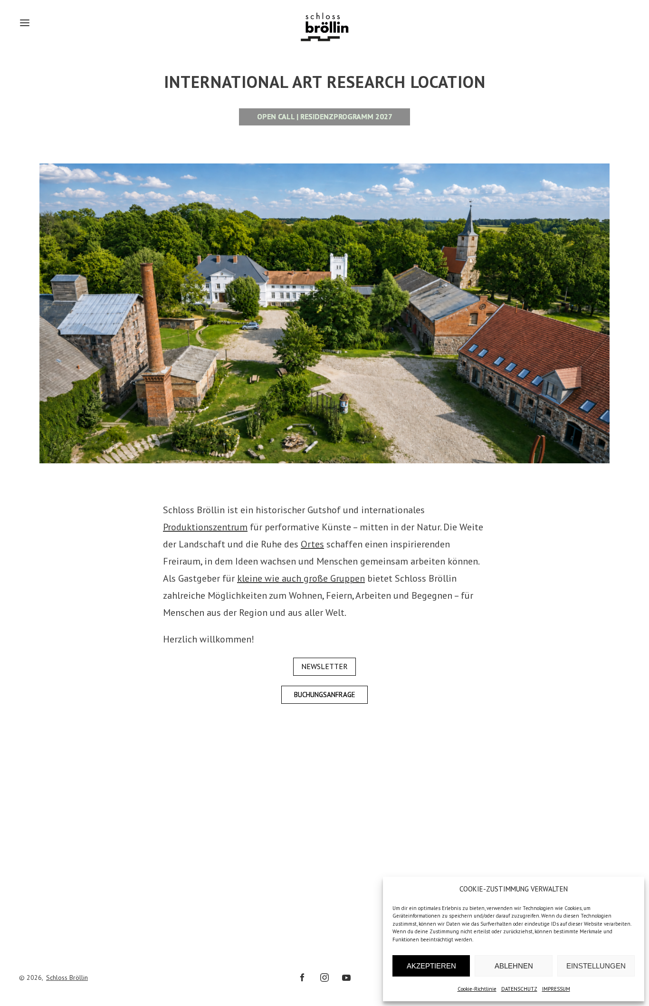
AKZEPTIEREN (431, 966)
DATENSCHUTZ (519, 989)
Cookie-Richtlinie (477, 989)
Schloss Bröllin (67, 977)
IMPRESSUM (556, 989)
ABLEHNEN (514, 966)
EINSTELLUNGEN (596, 966)
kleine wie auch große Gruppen (301, 578)
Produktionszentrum (205, 527)
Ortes (312, 544)
